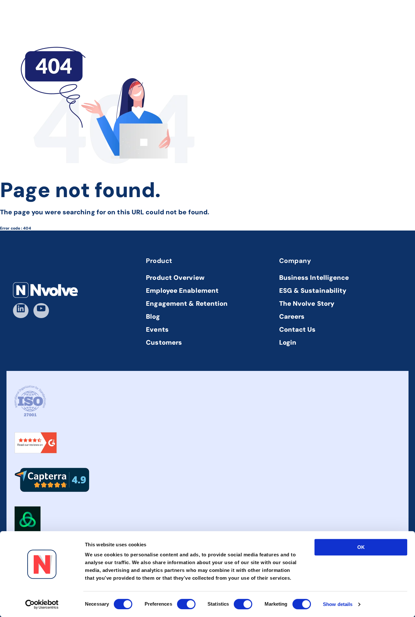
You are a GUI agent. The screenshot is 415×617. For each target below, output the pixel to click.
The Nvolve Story (307, 303)
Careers (292, 316)
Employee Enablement (182, 290)
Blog (153, 316)
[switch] (186, 604)
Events (157, 329)
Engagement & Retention (187, 303)
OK (361, 547)
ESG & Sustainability (313, 290)
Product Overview (175, 277)
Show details (337, 604)
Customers (164, 342)
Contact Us (297, 329)
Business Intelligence (314, 277)
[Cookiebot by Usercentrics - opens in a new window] (42, 604)
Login (288, 342)
